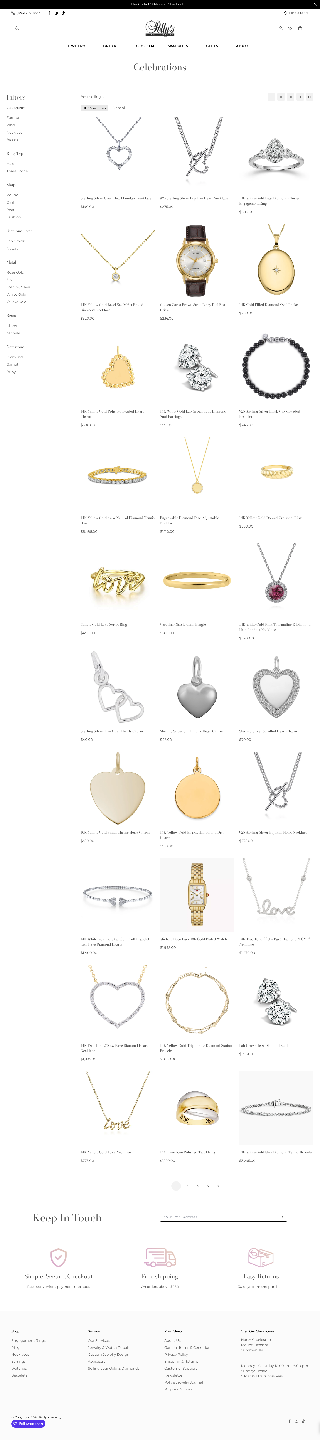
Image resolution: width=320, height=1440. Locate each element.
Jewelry (76, 46)
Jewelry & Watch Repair (108, 1347)
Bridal (111, 46)
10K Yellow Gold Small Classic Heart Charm (115, 832)
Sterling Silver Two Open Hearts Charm (112, 731)
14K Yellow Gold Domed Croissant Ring (270, 517)
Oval (10, 202)
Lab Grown (16, 241)
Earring (13, 118)
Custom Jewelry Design (108, 1354)
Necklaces (20, 1354)
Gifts (212, 46)
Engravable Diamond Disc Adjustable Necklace (189, 520)
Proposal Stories (178, 1389)
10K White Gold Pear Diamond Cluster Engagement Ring (269, 201)
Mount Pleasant (255, 1345)
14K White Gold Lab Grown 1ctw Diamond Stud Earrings (193, 414)
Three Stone (17, 171)
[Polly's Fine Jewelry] (160, 28)
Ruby (11, 372)
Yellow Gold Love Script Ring (104, 624)
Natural (13, 248)
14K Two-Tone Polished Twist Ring (187, 1152)
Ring (11, 125)
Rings (16, 1347)
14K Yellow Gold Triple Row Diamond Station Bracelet (196, 1048)
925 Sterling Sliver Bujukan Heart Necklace (194, 198)
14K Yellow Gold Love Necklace (106, 1152)
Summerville (252, 1350)
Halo (10, 164)
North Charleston (256, 1340)
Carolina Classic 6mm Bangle (183, 624)
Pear (10, 210)
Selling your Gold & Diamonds (114, 1368)
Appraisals (96, 1361)
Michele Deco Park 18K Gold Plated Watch (193, 939)
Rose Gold (15, 272)
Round (13, 195)
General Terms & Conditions (188, 1347)
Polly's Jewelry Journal (183, 1382)
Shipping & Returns (181, 1361)
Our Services (99, 1341)
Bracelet (14, 140)
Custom (145, 46)
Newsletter (174, 1375)
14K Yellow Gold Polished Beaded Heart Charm (112, 414)
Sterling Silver (18, 287)
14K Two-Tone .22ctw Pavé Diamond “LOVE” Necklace (274, 941)
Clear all (119, 108)
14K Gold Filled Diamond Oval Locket (269, 304)
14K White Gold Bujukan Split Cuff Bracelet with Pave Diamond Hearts (115, 941)
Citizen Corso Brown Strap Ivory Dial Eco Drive (192, 307)
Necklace (15, 132)
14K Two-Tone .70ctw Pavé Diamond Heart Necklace (114, 1048)
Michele (13, 333)
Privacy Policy (176, 1354)
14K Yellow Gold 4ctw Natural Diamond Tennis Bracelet (118, 520)
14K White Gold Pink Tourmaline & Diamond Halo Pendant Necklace (275, 627)
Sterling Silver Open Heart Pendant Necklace (116, 198)
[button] (299, 28)
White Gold (16, 294)
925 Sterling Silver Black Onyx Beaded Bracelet (269, 414)
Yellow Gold (17, 302)
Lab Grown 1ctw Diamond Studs (264, 1045)
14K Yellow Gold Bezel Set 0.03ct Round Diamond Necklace (112, 307)
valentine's (97, 108)
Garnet (13, 364)
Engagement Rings (28, 1341)
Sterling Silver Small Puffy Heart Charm (191, 731)
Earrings (18, 1361)
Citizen (13, 326)
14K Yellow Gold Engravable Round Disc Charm (192, 835)
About (243, 46)
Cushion (14, 217)
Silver (11, 280)
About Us (172, 1341)
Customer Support (180, 1368)
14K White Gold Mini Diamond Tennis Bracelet (276, 1152)
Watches (178, 46)
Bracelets (19, 1375)
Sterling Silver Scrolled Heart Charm (268, 731)
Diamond (15, 357)
